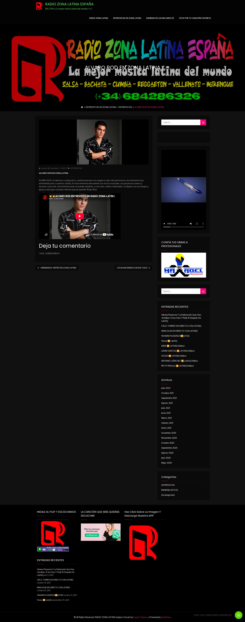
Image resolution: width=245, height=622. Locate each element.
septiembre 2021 (169, 398)
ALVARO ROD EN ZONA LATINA (53, 173)
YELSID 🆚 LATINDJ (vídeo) (173, 356)
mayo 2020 (166, 462)
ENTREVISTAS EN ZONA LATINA (127, 18)
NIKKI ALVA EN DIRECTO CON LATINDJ (179, 331)
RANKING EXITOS (169, 490)
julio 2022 (165, 388)
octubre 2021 (167, 393)
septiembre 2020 (169, 448)
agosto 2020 (167, 453)
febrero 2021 (167, 423)
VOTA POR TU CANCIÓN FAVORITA (195, 18)
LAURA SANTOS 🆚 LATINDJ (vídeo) (177, 351)
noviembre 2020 (169, 438)
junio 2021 (165, 413)
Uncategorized (168, 495)
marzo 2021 (166, 418)
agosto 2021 (167, 403)
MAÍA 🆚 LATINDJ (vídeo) (173, 346)
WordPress (166, 617)
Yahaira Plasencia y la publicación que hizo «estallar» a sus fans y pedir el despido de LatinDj (181, 317)
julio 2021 (165, 408)
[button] (238, 615)
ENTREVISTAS (125, 107)
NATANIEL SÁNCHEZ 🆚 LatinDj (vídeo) (179, 360)
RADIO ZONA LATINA (98, 18)
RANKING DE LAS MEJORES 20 (160, 18)
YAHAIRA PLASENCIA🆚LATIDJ (175, 336)
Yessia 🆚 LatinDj (169, 341)
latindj (43, 168)
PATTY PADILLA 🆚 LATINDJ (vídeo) (177, 365)
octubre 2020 (167, 443)
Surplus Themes (140, 617)
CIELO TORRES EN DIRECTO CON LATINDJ (181, 326)
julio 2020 (166, 457)
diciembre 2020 (168, 433)
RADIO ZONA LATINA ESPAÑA (69, 4)
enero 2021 (166, 428)
